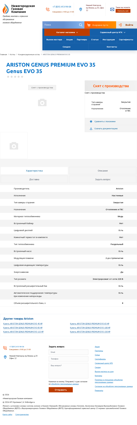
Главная (3, 54)
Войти (129, 24)
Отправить (61, 389)
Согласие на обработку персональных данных (114, 386)
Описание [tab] (103, 170)
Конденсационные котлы (29, 54)
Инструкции (109, 39)
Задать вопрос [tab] (103, 179)
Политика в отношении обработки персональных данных (109, 381)
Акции (69, 39)
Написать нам (123, 11)
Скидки (66, 47)
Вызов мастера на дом (104, 371)
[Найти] (81, 24)
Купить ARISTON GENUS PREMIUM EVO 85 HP (23, 327)
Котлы (12, 54)
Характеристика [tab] (34, 170)
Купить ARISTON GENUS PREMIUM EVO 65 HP (89, 323)
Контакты (112, 47)
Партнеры (82, 39)
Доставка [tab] (34, 179)
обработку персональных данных (65, 384)
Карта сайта (7, 414)
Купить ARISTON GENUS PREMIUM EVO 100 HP (90, 327)
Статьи (94, 39)
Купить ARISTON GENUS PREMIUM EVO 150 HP (90, 331)
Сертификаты (126, 39)
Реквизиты (99, 390)
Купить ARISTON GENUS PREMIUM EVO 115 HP (23, 331)
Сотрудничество (22, 414)
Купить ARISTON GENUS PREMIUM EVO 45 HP (23, 323)
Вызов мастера (54, 39)
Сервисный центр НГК (104, 363)
